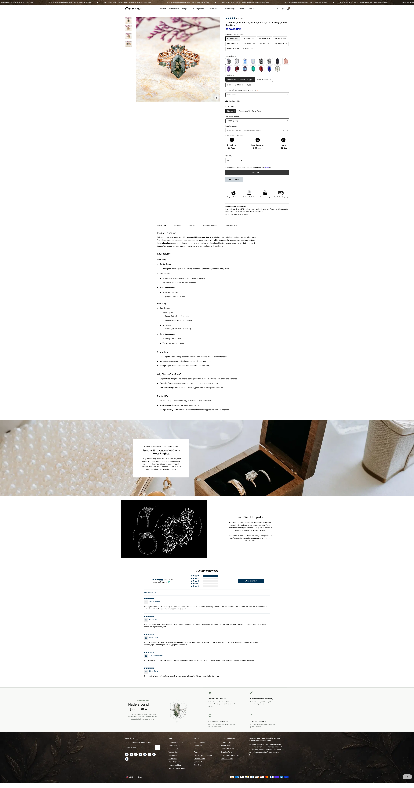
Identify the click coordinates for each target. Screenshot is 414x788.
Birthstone (173, 759)
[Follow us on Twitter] (131, 754)
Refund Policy (226, 745)
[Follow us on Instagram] (140, 754)
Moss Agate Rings (175, 762)
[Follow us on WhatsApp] (127, 759)
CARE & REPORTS (231, 225)
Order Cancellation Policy (230, 755)
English (140, 777)
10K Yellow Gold (248, 38)
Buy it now (234, 179)
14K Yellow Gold (233, 44)
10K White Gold (264, 38)
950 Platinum (248, 49)
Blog (196, 749)
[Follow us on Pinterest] (145, 754)
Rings (184, 9)
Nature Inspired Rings (177, 768)
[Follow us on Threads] (136, 754)
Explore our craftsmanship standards (237, 214)
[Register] (157, 747)
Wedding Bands (198, 9)
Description (161, 225)
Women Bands (174, 752)
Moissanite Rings (175, 765)
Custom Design (229, 9)
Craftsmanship (199, 759)
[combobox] (257, 94)
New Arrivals (174, 9)
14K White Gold (249, 44)
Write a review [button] (251, 581)
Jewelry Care (199, 762)
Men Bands (173, 755)
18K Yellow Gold (281, 44)
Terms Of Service (227, 749)
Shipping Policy (227, 752)
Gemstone (213, 9)
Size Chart (198, 765)
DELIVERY (192, 225)
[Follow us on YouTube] (149, 754)
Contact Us (198, 745)
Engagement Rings (176, 742)
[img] (149, 598)
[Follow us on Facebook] (127, 754)
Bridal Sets (173, 745)
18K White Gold (233, 49)
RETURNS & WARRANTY (210, 225)
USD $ (131, 777)
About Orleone (199, 742)
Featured (162, 9)
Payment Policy (227, 759)
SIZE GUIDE (177, 225)
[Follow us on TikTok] (154, 754)
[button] (230, 18)
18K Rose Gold (265, 44)
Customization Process (203, 755)
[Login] (283, 9)
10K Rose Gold (232, 38)
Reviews (197, 752)
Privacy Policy (226, 742)
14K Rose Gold (280, 38)
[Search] (278, 9)
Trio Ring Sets (174, 749)
